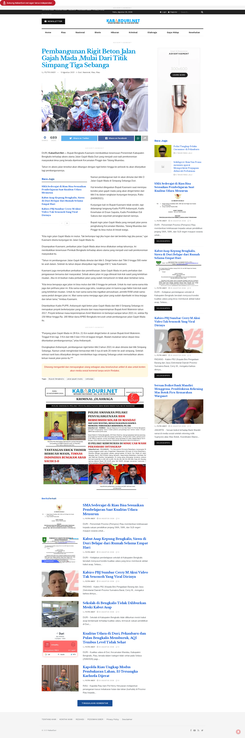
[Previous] (62, 223)
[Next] (67, 223)
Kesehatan (194, 32)
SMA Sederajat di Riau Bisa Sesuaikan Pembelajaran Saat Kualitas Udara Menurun (64, 189)
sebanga (89, 379)
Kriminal (133, 32)
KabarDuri (52, 730)
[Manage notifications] (238, 731)
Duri (80, 72)
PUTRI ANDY (50, 72)
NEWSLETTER (54, 21)
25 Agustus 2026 (106, 552)
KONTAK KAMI (61, 10)
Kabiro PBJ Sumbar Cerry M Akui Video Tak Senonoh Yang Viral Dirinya (61, 212)
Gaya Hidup (173, 32)
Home (48, 32)
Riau (63, 32)
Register (173, 12)
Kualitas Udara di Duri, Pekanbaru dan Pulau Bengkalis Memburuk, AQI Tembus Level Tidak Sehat (114, 638)
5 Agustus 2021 (67, 72)
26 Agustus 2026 (106, 518)
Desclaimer (46, 14)
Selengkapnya (163, 241)
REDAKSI (72, 10)
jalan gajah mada (74, 379)
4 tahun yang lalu (183, 153)
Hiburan (115, 32)
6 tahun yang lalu (183, 175)
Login (163, 12)
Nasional (80, 32)
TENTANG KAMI (48, 10)
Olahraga (152, 32)
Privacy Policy (98, 10)
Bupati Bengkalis (56, 379)
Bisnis (98, 32)
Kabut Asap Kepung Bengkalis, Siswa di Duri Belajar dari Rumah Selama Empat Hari (63, 200)
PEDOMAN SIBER (84, 10)
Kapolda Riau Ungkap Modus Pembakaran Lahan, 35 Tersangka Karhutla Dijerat (110, 671)
